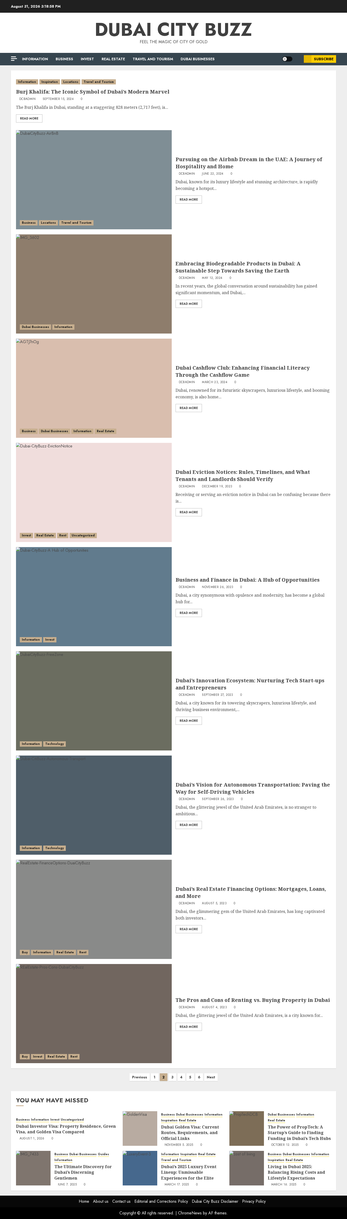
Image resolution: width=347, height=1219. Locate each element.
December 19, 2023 (217, 487)
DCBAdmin (27, 99)
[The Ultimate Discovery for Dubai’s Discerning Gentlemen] (33, 1168)
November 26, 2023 (217, 587)
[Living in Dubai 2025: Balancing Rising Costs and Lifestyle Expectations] (246, 1168)
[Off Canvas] (14, 58)
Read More (29, 118)
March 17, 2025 (177, 1185)
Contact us (121, 1201)
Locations (70, 82)
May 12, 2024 (212, 278)
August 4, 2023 (214, 1007)
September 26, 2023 (218, 799)
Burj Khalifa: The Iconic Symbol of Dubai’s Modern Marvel (92, 91)
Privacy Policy (254, 1201)
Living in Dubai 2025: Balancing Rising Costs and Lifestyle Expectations (296, 1172)
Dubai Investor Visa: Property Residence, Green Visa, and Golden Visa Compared (66, 1129)
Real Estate (113, 59)
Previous (139, 1077)
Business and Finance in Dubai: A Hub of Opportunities (248, 579)
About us (100, 1201)
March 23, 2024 (214, 382)
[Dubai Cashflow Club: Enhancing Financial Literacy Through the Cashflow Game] (94, 388)
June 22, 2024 (213, 174)
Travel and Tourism (153, 59)
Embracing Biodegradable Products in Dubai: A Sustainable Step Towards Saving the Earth (238, 267)
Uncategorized (83, 535)
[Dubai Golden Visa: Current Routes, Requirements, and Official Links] (140, 1128)
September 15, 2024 (58, 99)
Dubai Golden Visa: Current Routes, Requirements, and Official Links (190, 1132)
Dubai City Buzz (173, 29)
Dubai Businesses (198, 59)
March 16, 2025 (283, 1185)
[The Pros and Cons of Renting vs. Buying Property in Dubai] (94, 1013)
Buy (25, 952)
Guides (103, 1154)
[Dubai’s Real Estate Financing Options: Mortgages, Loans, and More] (94, 909)
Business (64, 59)
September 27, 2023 (217, 695)
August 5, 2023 (214, 903)
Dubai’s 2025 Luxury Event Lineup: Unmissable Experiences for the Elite (188, 1172)
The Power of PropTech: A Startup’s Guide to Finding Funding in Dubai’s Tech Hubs (299, 1132)
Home (84, 1201)
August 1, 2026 (32, 1139)
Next (211, 1077)
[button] (298, 59)
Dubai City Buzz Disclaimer (215, 1201)
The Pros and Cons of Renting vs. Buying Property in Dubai (253, 1000)
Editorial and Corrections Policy (161, 1201)
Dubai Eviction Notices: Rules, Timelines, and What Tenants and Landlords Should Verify (243, 476)
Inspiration (49, 82)
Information (35, 59)
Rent (62, 535)
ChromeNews (190, 1213)
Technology (54, 744)
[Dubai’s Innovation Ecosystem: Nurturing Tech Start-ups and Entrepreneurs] (94, 700)
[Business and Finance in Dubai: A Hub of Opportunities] (94, 596)
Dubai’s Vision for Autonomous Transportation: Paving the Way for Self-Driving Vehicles (253, 788)
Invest (87, 59)
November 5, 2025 (179, 1145)
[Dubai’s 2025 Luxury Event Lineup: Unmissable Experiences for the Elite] (140, 1168)
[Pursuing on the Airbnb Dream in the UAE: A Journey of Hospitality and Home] (94, 179)
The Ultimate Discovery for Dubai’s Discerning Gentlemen (83, 1172)
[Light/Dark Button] (287, 59)
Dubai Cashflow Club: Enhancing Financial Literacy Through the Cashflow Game (243, 371)
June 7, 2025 (67, 1185)
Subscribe (324, 59)
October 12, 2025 (285, 1145)
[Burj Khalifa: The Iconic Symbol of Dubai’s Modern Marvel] (173, 82)
